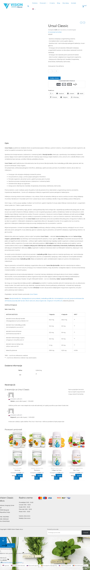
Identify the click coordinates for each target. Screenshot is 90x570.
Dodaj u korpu (54, 78)
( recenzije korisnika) (55, 32)
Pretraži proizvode (52, 529)
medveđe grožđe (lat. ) (55, 298)
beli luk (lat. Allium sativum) (26, 301)
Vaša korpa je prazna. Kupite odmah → (11, 562)
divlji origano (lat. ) (49, 301)
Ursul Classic (34, 294)
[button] (28, 6)
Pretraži (85, 532)
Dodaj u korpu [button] (19, 477)
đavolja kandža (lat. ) (24, 298)
